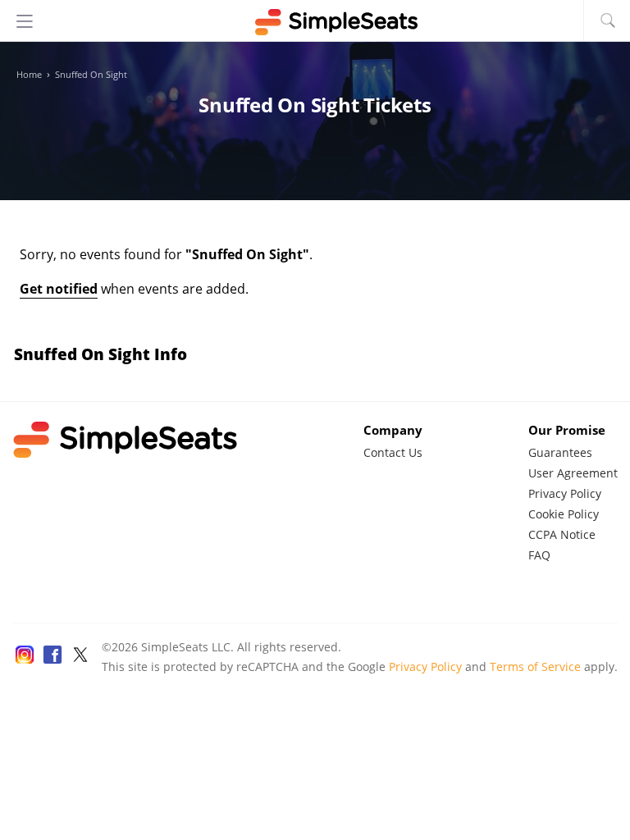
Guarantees (560, 452)
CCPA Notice (562, 534)
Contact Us (392, 452)
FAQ (539, 555)
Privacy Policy (564, 493)
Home (29, 74)
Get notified (59, 289)
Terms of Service (535, 666)
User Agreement (573, 473)
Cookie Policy (563, 514)
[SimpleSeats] (315, 22)
